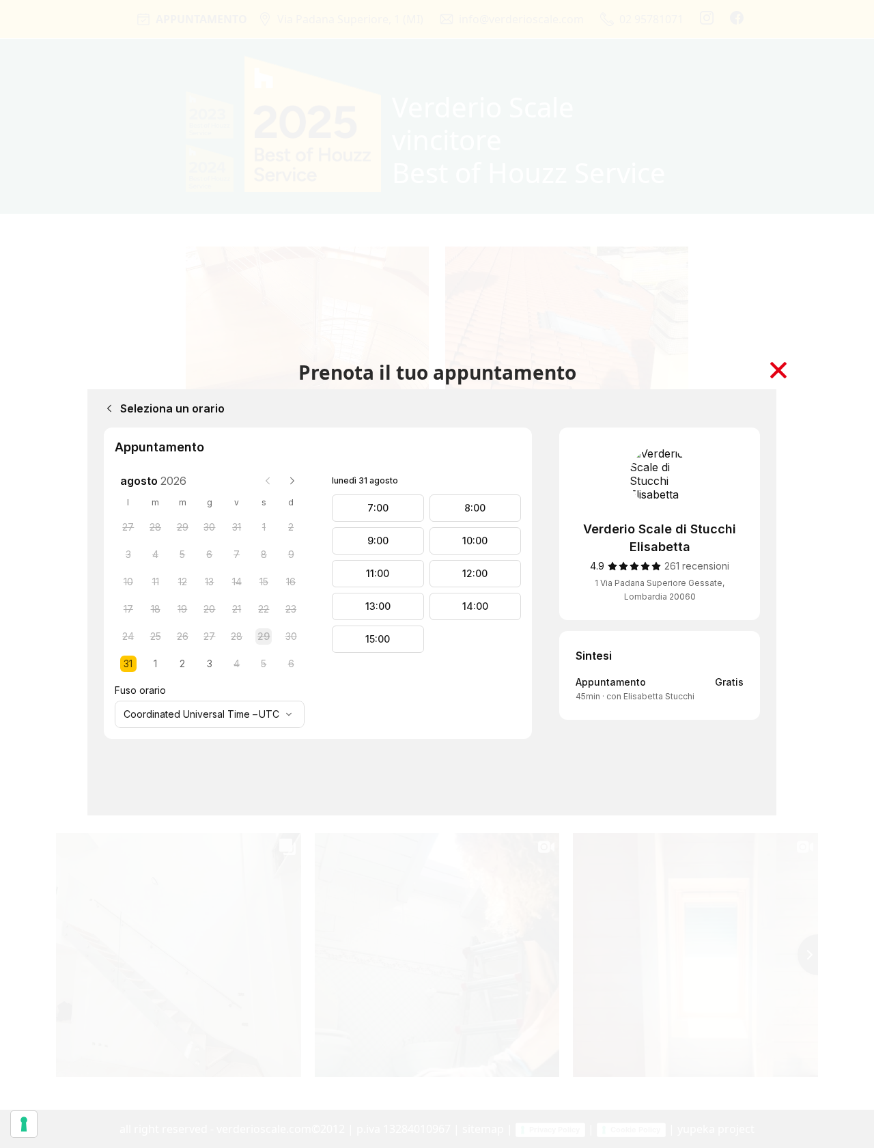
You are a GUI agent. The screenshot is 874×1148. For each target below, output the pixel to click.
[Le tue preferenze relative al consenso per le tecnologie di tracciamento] (24, 1124)
